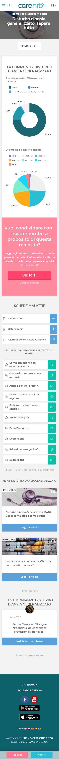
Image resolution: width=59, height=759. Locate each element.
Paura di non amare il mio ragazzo (24, 396)
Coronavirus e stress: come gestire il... (25, 375)
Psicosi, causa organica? (23, 449)
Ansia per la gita (19, 417)
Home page (19, 13)
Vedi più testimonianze (30, 655)
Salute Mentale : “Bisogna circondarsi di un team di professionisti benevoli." (29, 628)
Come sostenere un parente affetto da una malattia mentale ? (28, 563)
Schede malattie (37, 13)
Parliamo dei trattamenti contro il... (24, 407)
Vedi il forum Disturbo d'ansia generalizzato (30, 470)
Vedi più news (30, 591)
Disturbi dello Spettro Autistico (27, 339)
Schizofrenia (15, 328)
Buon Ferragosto (19, 428)
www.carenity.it (15, 738)
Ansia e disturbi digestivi (24, 385)
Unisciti (29, 275)
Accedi (42, 755)
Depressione (15, 318)
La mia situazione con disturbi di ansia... (22, 364)
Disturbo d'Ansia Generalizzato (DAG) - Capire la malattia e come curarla (29, 513)
